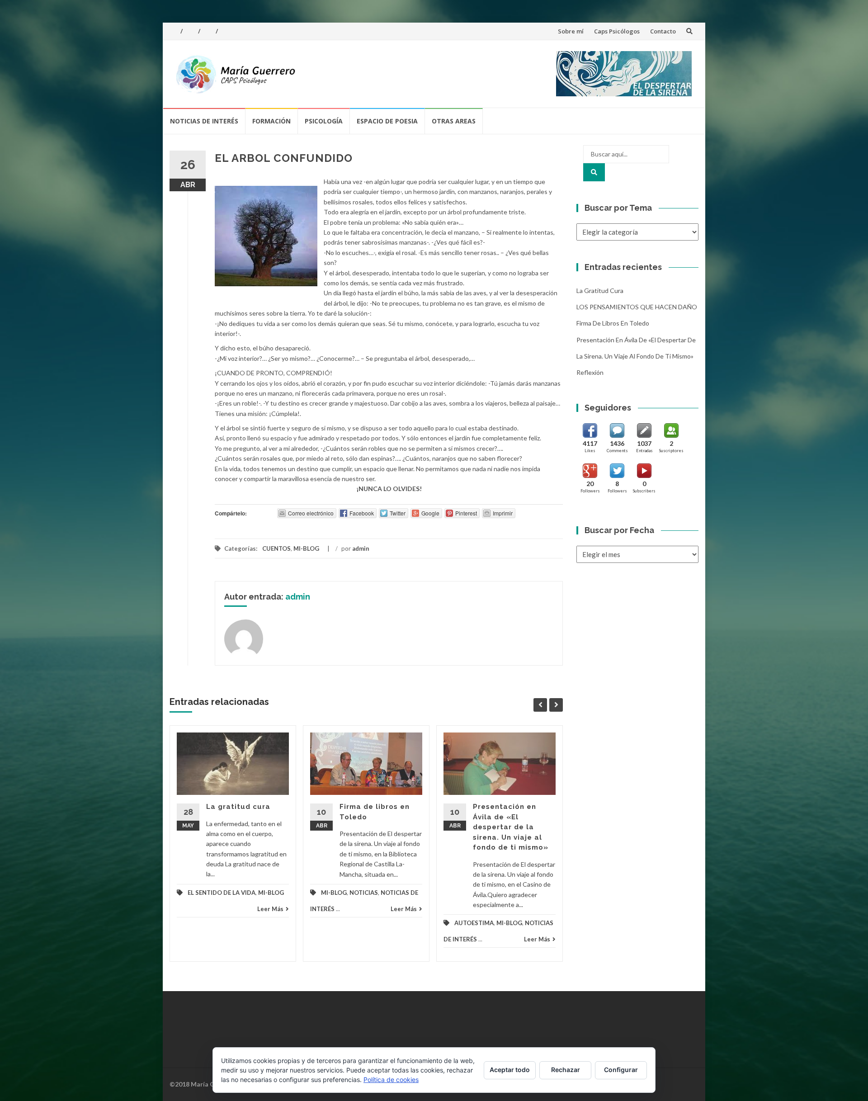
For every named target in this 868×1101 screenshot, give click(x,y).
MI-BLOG (306, 548)
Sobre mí (571, 31)
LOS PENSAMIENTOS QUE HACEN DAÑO (636, 307)
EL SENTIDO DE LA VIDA (221, 892)
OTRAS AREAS (454, 121)
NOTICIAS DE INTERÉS (204, 121)
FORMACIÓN (271, 121)
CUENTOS (276, 548)
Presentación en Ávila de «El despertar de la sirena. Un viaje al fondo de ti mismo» (510, 827)
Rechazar (565, 1069)
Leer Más (270, 908)
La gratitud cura (238, 807)
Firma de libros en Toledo (612, 323)
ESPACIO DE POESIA (387, 121)
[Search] (594, 172)
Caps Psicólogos (617, 31)
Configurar (621, 1069)
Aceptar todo (510, 1069)
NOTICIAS (363, 892)
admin (360, 548)
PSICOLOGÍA (324, 121)
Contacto (663, 31)
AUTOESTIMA (474, 922)
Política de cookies (391, 1079)
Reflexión (590, 372)
